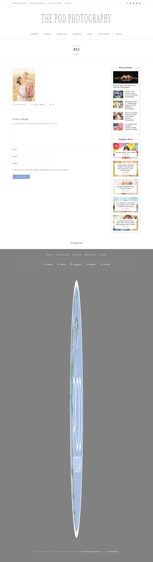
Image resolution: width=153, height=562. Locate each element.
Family (90, 34)
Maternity (35, 34)
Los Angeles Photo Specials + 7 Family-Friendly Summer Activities (131, 126)
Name (15, 149)
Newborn (47, 34)
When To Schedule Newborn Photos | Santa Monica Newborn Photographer (131, 116)
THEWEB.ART (113, 551)
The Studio (77, 255)
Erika (76, 54)
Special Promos (104, 34)
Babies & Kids (62, 34)
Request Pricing (38, 3)
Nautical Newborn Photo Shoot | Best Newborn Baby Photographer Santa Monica (125, 222)
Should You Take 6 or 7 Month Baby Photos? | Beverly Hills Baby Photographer (131, 105)
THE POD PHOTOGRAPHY (90, 551)
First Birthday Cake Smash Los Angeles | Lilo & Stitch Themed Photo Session (125, 204)
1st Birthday (77, 34)
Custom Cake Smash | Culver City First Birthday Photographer (131, 94)
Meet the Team (90, 255)
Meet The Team (54, 3)
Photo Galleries (20, 3)
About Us (118, 34)
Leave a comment (39, 104)
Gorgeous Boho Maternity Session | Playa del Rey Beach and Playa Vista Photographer (125, 167)
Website (15, 163)
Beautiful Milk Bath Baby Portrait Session (125, 187)
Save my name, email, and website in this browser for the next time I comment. (41, 170)
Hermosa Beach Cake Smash (125, 152)
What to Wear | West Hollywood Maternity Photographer (124, 86)
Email (15, 156)
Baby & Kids (125, 190)
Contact (68, 3)
